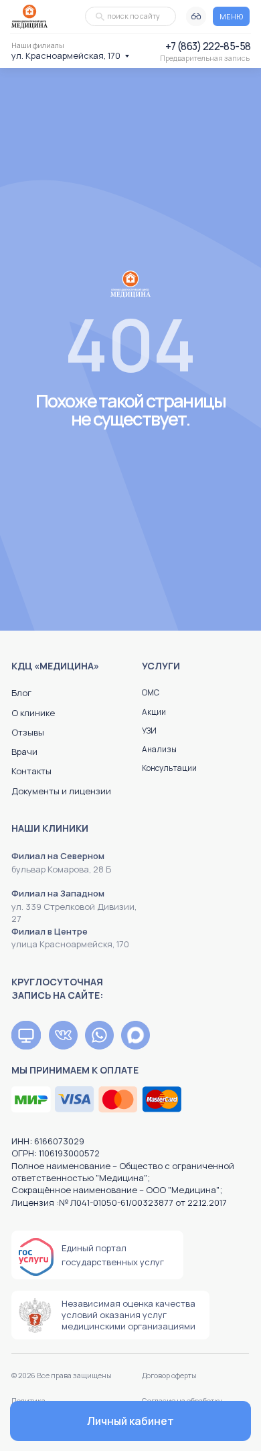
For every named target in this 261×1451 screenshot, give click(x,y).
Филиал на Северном (57, 856)
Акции (154, 711)
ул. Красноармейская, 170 (65, 55)
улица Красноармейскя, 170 (70, 944)
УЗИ (149, 730)
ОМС (150, 692)
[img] (25, 1035)
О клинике (33, 713)
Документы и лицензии (61, 791)
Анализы (159, 749)
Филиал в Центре (49, 931)
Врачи (24, 752)
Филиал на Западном (57, 893)
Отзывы (27, 732)
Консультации (169, 768)
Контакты (31, 771)
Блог (21, 693)
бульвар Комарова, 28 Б (61, 869)
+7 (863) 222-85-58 (207, 46)
